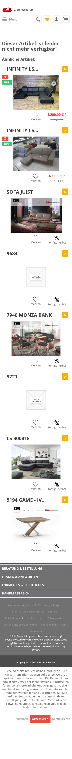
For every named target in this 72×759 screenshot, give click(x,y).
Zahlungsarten (55, 618)
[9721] (36, 400)
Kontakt (52, 611)
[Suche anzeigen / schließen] (37, 19)
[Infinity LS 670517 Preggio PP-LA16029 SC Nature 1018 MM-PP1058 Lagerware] (36, 154)
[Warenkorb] (66, 19)
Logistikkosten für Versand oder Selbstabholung (32, 639)
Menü (13, 19)
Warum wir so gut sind (21, 605)
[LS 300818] (36, 462)
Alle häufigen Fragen (49, 605)
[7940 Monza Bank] (36, 338)
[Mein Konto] (56, 19)
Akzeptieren (40, 719)
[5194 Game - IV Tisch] (36, 523)
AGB (63, 624)
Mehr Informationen (36, 707)
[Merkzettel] (47, 19)
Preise (20, 636)
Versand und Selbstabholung (20, 624)
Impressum (36, 631)
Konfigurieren (49, 624)
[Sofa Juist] (36, 215)
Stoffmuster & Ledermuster (28, 611)
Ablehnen (22, 719)
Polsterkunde (13, 618)
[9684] (36, 277)
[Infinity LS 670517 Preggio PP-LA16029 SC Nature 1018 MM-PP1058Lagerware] (36, 92)
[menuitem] (9, 19)
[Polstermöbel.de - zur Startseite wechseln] (19, 10)
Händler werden (34, 618)
